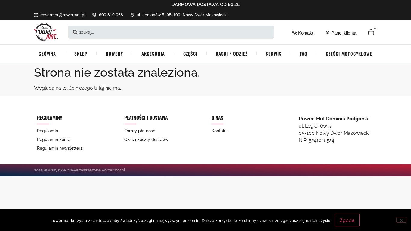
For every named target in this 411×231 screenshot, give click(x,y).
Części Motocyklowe (349, 54)
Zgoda (347, 220)
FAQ (303, 54)
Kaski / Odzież (231, 54)
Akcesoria (153, 54)
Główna (47, 54)
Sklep (80, 54)
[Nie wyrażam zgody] (401, 220)
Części (190, 54)
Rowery (114, 54)
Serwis (274, 54)
